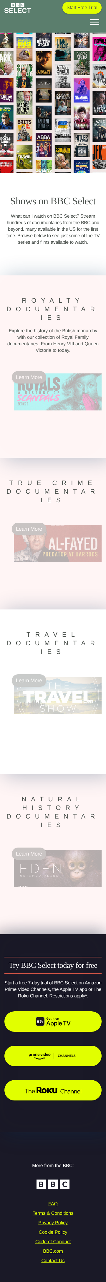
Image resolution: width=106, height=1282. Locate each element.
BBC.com (53, 1251)
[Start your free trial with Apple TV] (53, 1021)
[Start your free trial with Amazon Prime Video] (53, 1056)
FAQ (53, 1203)
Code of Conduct (53, 1241)
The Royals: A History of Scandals (52, 414)
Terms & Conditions (53, 1213)
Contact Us (52, 1260)
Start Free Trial (82, 7)
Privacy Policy (53, 1222)
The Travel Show (33, 717)
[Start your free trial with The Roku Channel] (53, 1090)
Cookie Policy (53, 1232)
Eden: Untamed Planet (40, 890)
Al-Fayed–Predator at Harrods (48, 566)
